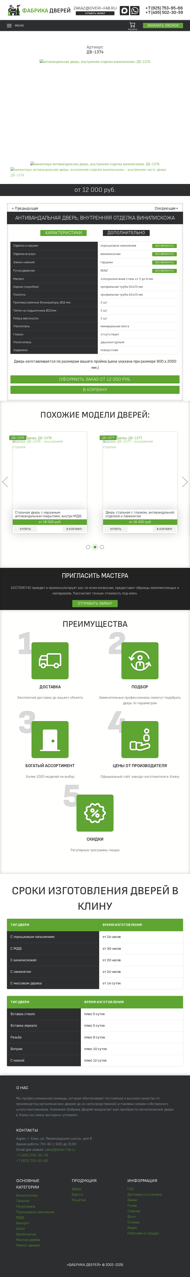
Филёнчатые (26, 1234)
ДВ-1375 (108, 438)
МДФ (20, 1218)
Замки (132, 1200)
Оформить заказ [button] (95, 379)
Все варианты (164, 245)
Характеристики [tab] (63, 233)
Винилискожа (26, 1195)
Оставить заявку (95, 13)
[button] (15, 25)
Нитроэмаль (25, 1206)
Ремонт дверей (28, 1245)
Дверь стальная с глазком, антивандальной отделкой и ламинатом (49, 514)
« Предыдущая (25, 208)
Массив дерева (28, 1240)
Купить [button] (115, 529)
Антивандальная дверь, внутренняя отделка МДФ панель (133, 514)
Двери (76, 1189)
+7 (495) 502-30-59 (164, 12)
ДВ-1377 (17, 438)
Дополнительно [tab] (126, 233)
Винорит (22, 1223)
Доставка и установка (144, 1194)
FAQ (130, 1189)
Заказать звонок (163, 25)
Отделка (133, 1211)
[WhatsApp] (134, 10)
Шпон (20, 1229)
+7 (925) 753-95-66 (164, 8)
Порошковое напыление (35, 1212)
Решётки (79, 1200)
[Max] (124, 10)
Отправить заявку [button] (95, 603)
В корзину (95, 389)
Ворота (77, 1194)
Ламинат (23, 1201)
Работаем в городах (143, 1233)
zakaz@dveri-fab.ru (95, 8)
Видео (132, 1228)
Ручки (132, 1206)
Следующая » (166, 208)
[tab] (95, 164)
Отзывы (133, 1222)
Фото (131, 1217)
